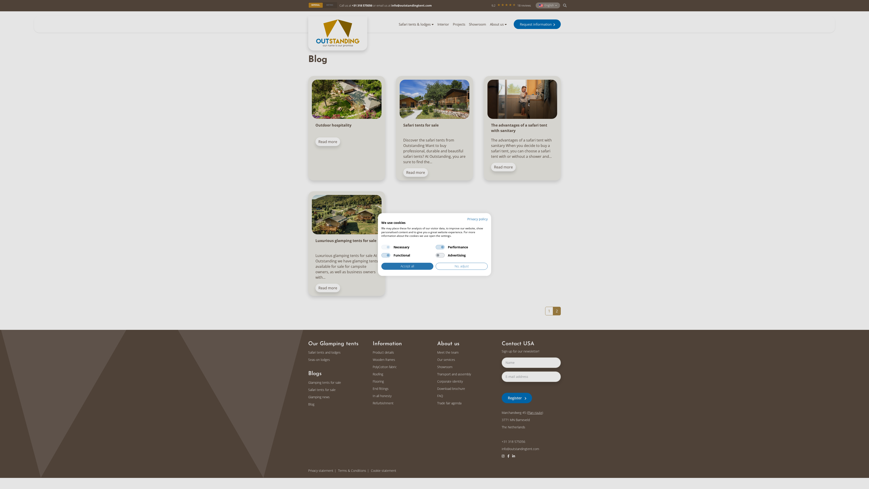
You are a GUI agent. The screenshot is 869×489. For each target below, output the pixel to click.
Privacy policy (477, 219)
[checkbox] (385, 247)
